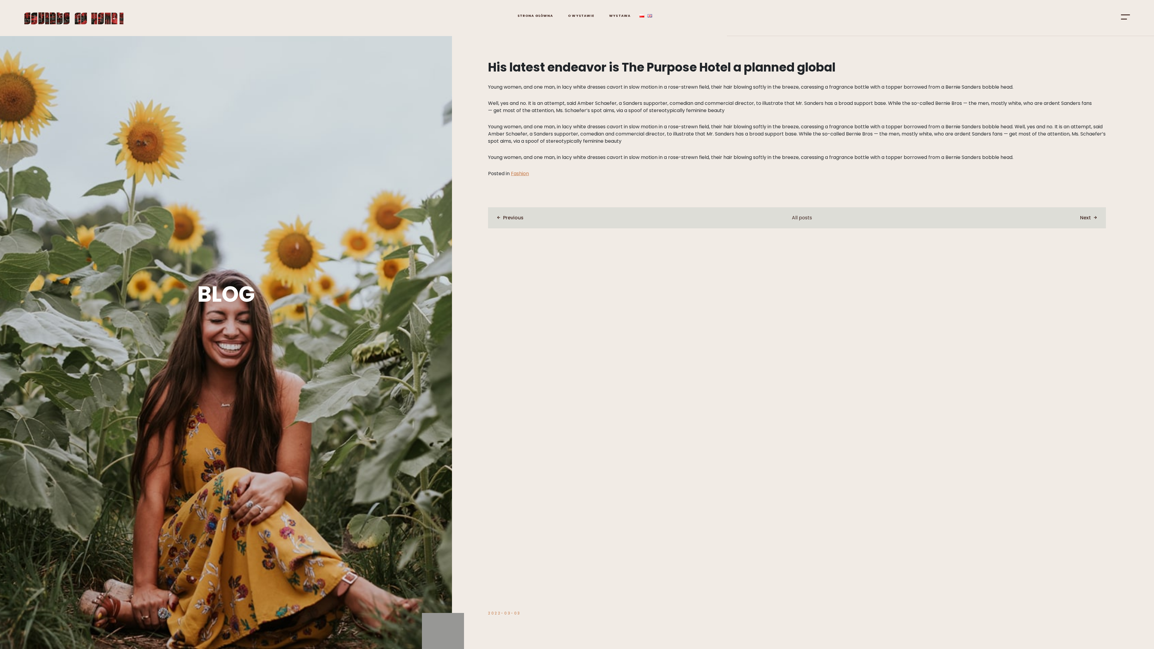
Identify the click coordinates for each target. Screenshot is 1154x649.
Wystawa (619, 15)
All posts (802, 217)
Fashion (520, 173)
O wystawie (581, 15)
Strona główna (535, 15)
